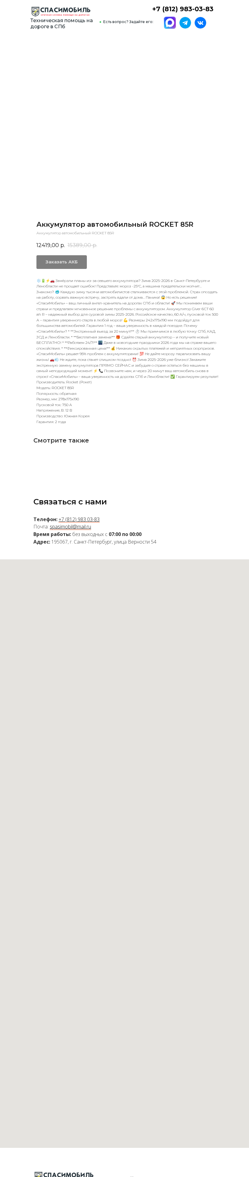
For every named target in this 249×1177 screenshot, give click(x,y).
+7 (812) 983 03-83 (79, 519)
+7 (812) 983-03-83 (182, 9)
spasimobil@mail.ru (70, 526)
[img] (60, 12)
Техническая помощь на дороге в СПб (61, 23)
